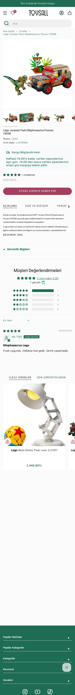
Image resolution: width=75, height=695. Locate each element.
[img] (12, 331)
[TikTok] (50, 692)
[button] (12, 174)
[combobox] (34, 23)
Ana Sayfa (8, 31)
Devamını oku (13, 234)
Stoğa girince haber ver (37, 191)
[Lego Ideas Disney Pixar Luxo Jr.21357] (34, 414)
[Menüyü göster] (5, 12)
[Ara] (6, 23)
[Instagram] (25, 692)
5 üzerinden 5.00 (47, 278)
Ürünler (23, 31)
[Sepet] (70, 12)
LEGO (15, 138)
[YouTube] (37, 692)
